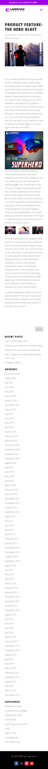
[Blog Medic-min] (37, 230)
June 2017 (9, 525)
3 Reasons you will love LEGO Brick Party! (23, 345)
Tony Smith (11, 35)
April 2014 (9, 663)
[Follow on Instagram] (27, 763)
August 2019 (10, 409)
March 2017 (10, 534)
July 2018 (9, 467)
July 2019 (9, 414)
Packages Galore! (13, 362)
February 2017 (11, 538)
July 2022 (9, 382)
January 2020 (11, 400)
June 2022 (9, 387)
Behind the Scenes (13, 706)
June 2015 (9, 623)
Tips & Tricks (36, 35)
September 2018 (12, 458)
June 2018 (9, 471)
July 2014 (9, 659)
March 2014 (10, 668)
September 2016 (12, 561)
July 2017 (9, 521)
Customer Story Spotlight (16, 710)
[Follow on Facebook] (16, 763)
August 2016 (10, 565)
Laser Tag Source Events (16, 724)
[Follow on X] (21, 763)
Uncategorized (11, 737)
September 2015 (12, 610)
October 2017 (11, 507)
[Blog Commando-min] (24, 230)
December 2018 (12, 445)
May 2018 (9, 476)
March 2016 (10, 583)
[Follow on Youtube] (32, 763)
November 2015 (12, 601)
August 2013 (10, 681)
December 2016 (12, 547)
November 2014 (12, 650)
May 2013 (9, 686)
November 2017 (12, 503)
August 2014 (10, 654)
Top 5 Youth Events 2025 (16, 341)
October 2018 (11, 454)
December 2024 (12, 373)
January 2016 (11, 592)
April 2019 (9, 427)
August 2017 (10, 516)
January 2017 (11, 543)
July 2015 (9, 619)
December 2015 (12, 596)
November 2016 (12, 552)
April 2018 (9, 480)
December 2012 (12, 695)
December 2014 (12, 645)
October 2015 (11, 605)
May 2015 (9, 628)
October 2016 (11, 556)
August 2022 (10, 378)
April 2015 (9, 632)
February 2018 (11, 489)
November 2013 (12, 677)
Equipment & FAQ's (13, 715)
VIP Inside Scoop (12, 38)
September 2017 (12, 512)
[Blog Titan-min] (10, 230)
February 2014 (11, 672)
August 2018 (10, 463)
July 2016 (9, 570)
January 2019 (11, 440)
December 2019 (12, 405)
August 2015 (10, 614)
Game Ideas (10, 719)
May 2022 (9, 391)
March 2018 (10, 485)
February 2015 (11, 641)
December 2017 (12, 498)
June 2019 (9, 418)
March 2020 (10, 396)
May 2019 (9, 422)
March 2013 (10, 690)
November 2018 (12, 449)
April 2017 (9, 529)
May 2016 (9, 574)
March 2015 (10, 637)
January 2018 (11, 494)
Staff (7, 728)
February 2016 (11, 588)
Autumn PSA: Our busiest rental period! (22, 350)
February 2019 (11, 436)
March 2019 (10, 431)
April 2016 (9, 579)
